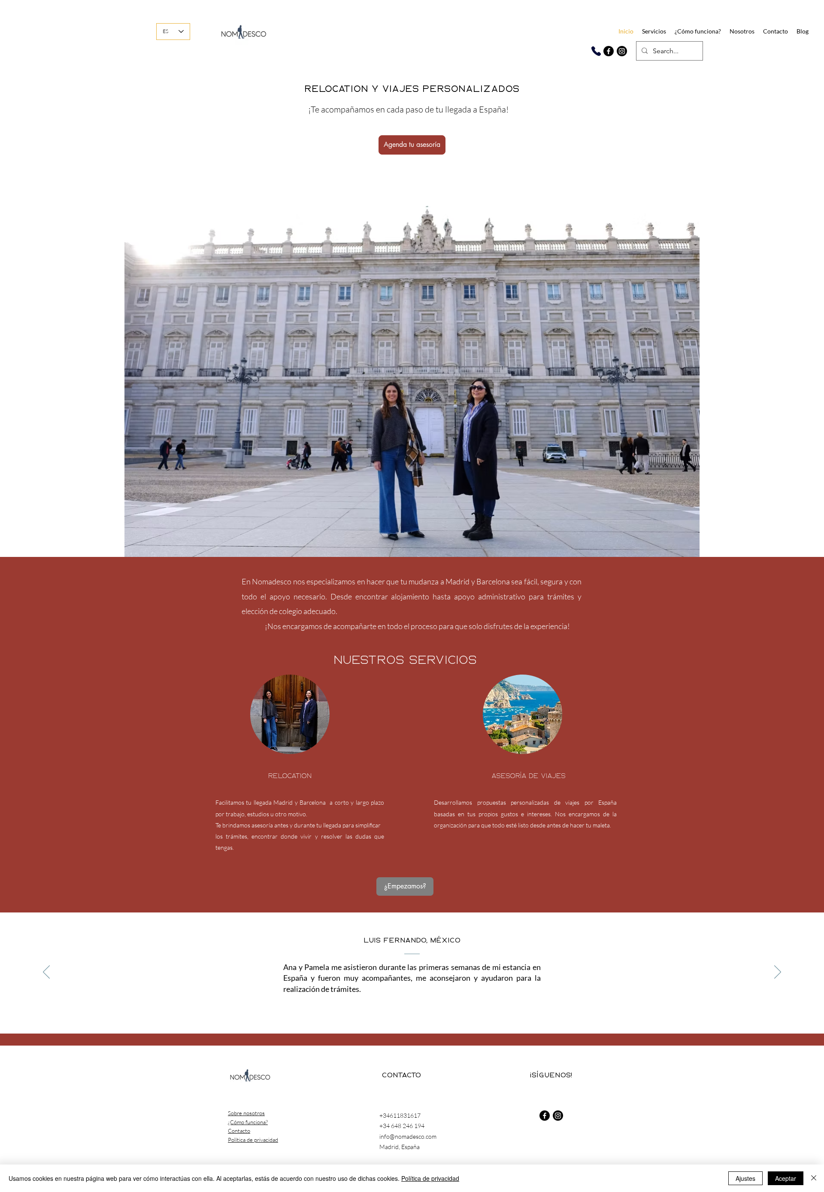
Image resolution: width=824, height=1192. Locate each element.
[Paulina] (383, 1011)
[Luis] (374, 1011)
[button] (654, 31)
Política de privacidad (430, 1178)
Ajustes (745, 1178)
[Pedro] (440, 1011)
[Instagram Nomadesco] (622, 51)
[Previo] (46, 972)
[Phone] (596, 51)
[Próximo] (777, 972)
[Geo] (421, 1011)
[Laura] (402, 1011)
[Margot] (412, 1011)
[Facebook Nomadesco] (608, 51)
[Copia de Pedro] (449, 1011)
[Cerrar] (814, 1178)
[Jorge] (393, 1011)
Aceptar (785, 1178)
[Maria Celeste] (431, 1011)
